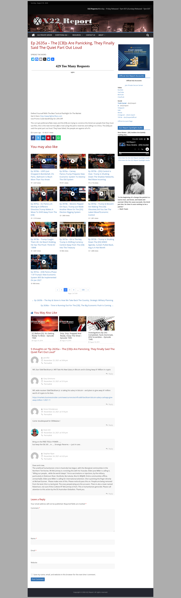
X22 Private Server (44, 35)
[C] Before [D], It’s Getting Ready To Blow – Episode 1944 (43, 335)
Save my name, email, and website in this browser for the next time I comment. (65, 574)
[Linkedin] (43, 137)
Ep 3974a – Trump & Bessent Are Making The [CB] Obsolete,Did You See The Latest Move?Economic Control (101, 209)
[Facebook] (33, 137)
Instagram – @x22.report (126, 115)
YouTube (121, 92)
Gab (119, 110)
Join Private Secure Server (134, 85)
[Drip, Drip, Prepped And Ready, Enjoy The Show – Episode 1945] (72, 317)
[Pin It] (48, 137)
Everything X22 (61, 35)
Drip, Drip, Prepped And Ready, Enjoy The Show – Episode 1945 (71, 335)
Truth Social (122, 103)
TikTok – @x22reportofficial (127, 117)
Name (34, 538)
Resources (76, 35)
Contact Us (90, 35)
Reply (111, 374)
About (100, 35)
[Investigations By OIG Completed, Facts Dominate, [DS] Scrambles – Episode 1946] (101, 317)
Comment (35, 508)
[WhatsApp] (58, 137)
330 (83, 290)
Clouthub (121, 97)
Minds (120, 113)
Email (33, 550)
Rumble (120, 90)
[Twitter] (38, 137)
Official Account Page (125, 121)
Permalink (48, 363)
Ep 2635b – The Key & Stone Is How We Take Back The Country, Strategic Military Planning (72, 300)
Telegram (121, 108)
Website (34, 562)
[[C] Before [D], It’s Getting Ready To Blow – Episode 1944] (44, 317)
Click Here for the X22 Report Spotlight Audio (134, 158)
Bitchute (121, 95)
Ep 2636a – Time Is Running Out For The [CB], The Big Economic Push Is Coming (77, 305)
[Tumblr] (53, 137)
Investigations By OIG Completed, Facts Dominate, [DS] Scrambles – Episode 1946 (100, 336)
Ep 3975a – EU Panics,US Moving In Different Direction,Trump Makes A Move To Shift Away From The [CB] (44, 209)
